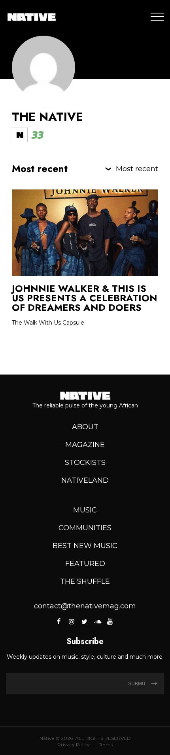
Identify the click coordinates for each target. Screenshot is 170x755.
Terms (106, 744)
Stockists (85, 462)
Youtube (110, 621)
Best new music (85, 545)
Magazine (85, 444)
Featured (85, 563)
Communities (85, 528)
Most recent (137, 168)
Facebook (59, 621)
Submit (137, 683)
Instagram (71, 621)
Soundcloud (97, 621)
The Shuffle (85, 581)
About (85, 426)
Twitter (84, 621)
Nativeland (85, 480)
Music (85, 510)
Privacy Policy (73, 744)
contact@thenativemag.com (85, 606)
